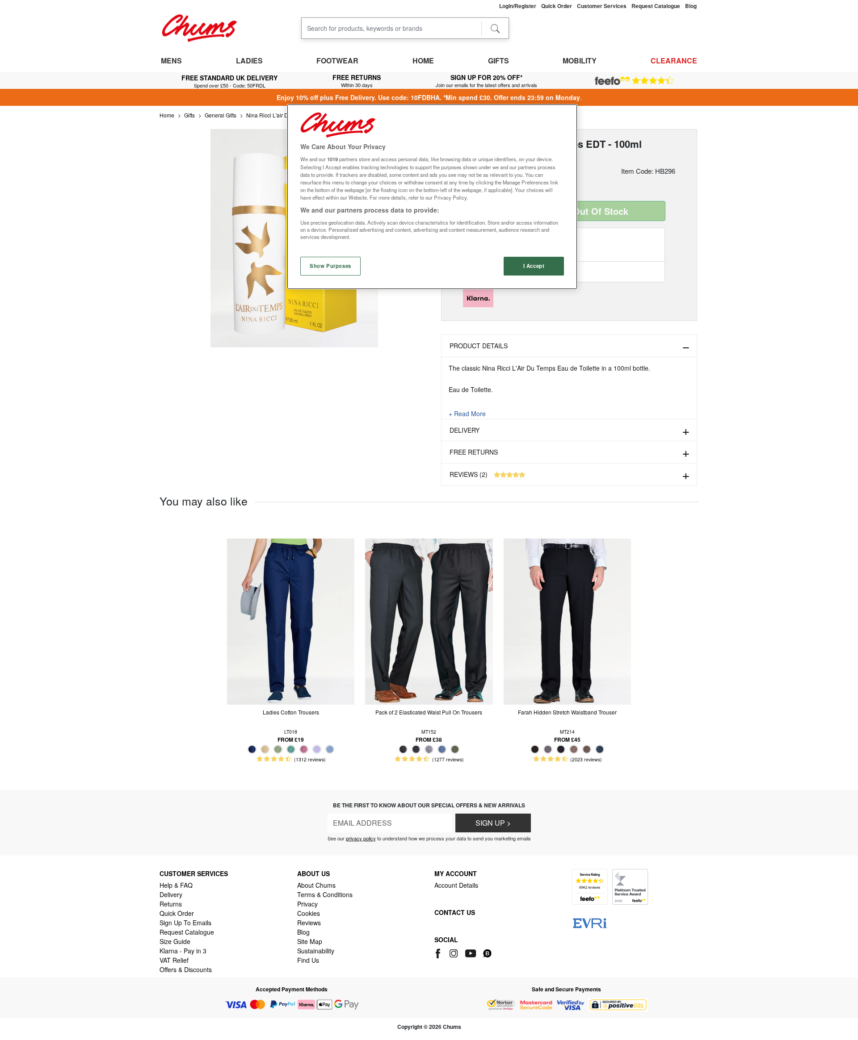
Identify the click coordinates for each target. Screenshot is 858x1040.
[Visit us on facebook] (439, 952)
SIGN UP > (493, 823)
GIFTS (498, 60)
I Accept (534, 265)
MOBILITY (580, 60)
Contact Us (454, 912)
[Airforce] (441, 749)
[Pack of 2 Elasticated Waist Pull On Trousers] (428, 620)
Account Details (456, 885)
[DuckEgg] (290, 749)
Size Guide (175, 941)
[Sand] (265, 749)
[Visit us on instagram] (454, 952)
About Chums (316, 885)
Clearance (674, 60)
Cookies (308, 913)
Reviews (309, 922)
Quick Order (177, 913)
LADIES (249, 60)
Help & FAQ (176, 885)
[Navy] (252, 749)
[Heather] (303, 749)
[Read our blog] (487, 952)
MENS (171, 60)
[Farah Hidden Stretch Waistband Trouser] (567, 620)
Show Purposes (330, 265)
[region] (432, 196)
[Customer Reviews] (634, 81)
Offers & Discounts (186, 969)
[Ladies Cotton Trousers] (290, 620)
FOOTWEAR (337, 60)
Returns (171, 903)
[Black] (403, 749)
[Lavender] (316, 749)
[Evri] (590, 922)
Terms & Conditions (325, 894)
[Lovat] (454, 749)
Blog (303, 931)
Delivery (464, 430)
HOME (423, 60)
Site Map (309, 941)
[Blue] (329, 749)
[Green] (277, 749)
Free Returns (474, 451)
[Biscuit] (573, 749)
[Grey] (429, 749)
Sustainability (315, 950)
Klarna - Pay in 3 (183, 950)
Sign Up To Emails (185, 922)
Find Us (308, 960)
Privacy (307, 903)
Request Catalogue (187, 931)
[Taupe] (586, 749)
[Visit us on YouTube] (471, 952)
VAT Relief (174, 960)
